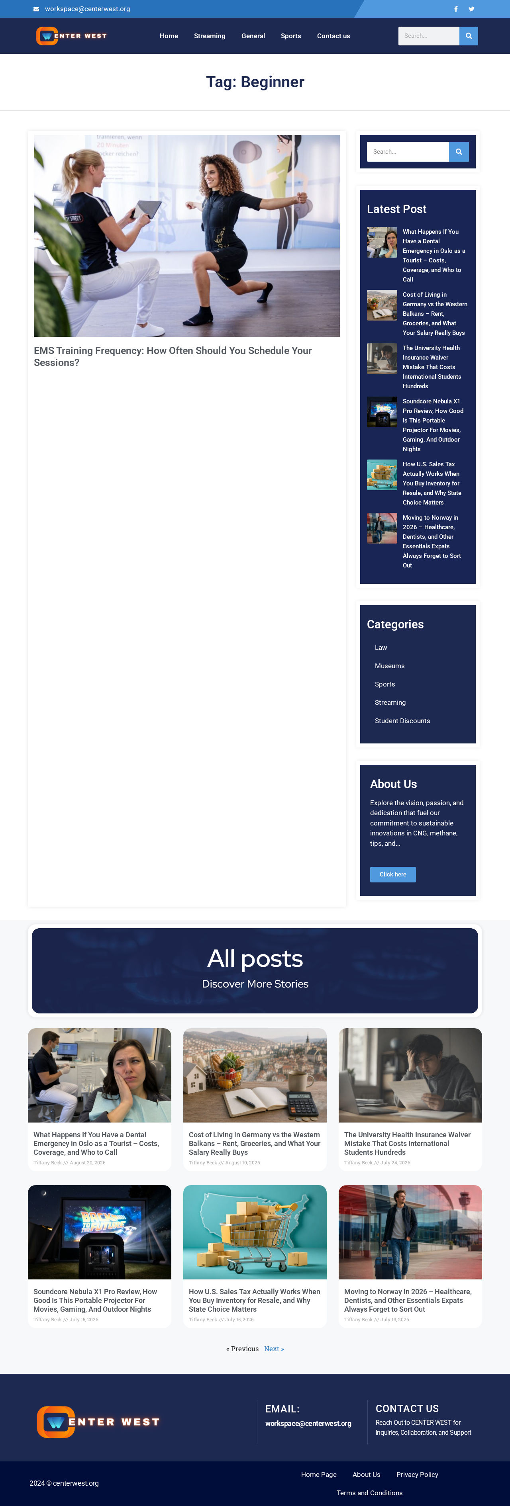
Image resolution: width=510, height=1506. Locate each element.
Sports (291, 36)
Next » (274, 1348)
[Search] (468, 36)
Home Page (319, 1475)
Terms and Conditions (370, 1493)
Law (381, 647)
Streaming (210, 36)
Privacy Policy (417, 1475)
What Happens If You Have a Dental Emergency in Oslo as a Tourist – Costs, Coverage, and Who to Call (96, 1143)
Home (169, 36)
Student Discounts (402, 721)
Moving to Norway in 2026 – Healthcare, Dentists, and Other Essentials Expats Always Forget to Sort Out (408, 1300)
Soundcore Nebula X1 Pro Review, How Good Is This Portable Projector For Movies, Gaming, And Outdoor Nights (95, 1300)
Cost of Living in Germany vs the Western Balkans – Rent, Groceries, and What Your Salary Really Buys (435, 313)
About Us (367, 1475)
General (253, 36)
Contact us (333, 36)
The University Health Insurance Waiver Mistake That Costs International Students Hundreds (432, 367)
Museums (390, 666)
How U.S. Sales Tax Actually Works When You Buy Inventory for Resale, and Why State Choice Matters (432, 483)
